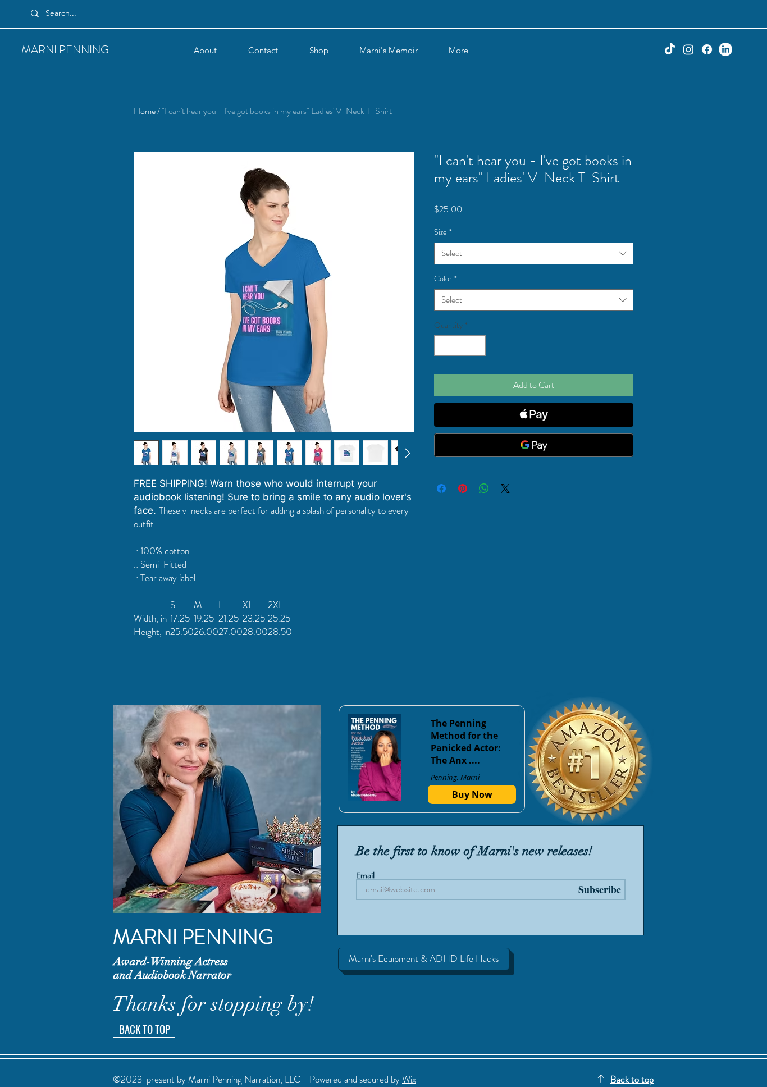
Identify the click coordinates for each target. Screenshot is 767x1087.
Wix (409, 1079)
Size (443, 232)
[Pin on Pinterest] (462, 488)
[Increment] (477, 345)
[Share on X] (505, 488)
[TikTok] (670, 49)
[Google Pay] (533, 445)
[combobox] (533, 253)
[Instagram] (688, 49)
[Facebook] (707, 49)
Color (445, 278)
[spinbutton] (460, 345)
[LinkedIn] (725, 49)
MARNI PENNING (65, 50)
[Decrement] (443, 345)
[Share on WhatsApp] (484, 488)
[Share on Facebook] (441, 488)
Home (145, 110)
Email (365, 875)
